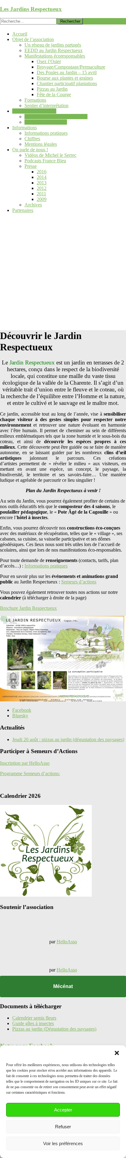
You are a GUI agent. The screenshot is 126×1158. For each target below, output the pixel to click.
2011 (41, 193)
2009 (41, 199)
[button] (117, 1053)
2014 (41, 177)
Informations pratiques (46, 133)
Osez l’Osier (49, 61)
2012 (41, 188)
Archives (33, 204)
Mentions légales (40, 144)
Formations (35, 100)
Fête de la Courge (54, 94)
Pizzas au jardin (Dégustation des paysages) (54, 1029)
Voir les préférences (63, 1143)
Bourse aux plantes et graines (65, 78)
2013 (41, 182)
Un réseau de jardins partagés (52, 44)
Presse (30, 166)
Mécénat (63, 986)
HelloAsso (67, 941)
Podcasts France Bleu (45, 160)
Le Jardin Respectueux (34, 111)
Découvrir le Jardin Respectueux (55, 116)
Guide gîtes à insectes (33, 1023)
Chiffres (32, 138)
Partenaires (22, 210)
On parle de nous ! (30, 149)
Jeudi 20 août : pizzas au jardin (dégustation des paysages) (68, 739)
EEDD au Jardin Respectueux (53, 50)
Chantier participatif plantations (67, 83)
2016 (41, 171)
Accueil (19, 33)
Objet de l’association (33, 39)
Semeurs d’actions (78, 581)
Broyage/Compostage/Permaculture (71, 67)
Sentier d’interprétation (46, 105)
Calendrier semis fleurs (34, 1017)
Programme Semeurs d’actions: (30, 773)
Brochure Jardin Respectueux (28, 608)
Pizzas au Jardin (52, 89)
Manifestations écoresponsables (54, 55)
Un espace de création (45, 122)
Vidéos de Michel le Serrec (50, 155)
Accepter (63, 1109)
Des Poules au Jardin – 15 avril (67, 72)
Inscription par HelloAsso (25, 763)
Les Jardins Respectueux (31, 9)
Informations (24, 127)
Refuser (63, 1126)
